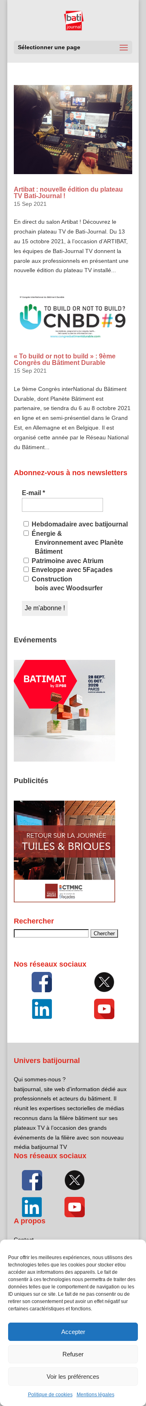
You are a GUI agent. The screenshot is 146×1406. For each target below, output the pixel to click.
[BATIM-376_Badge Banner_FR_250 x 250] (64, 759)
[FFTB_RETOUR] (64, 900)
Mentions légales (95, 1394)
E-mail (33, 492)
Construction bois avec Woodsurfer (66, 584)
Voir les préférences (73, 1376)
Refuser (73, 1354)
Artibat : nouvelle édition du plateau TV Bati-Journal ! (68, 192)
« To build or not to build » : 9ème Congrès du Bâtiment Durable (65, 359)
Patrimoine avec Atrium (66, 560)
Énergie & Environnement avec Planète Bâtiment (76, 542)
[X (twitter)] (104, 982)
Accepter (73, 1331)
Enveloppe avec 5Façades (71, 569)
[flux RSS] (42, 982)
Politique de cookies (50, 1394)
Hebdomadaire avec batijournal (79, 524)
